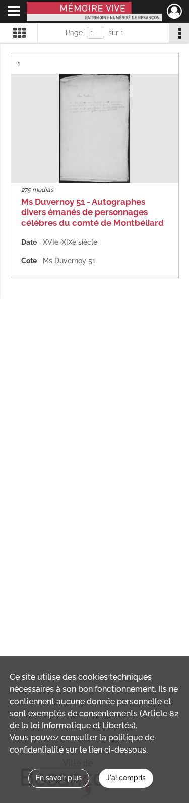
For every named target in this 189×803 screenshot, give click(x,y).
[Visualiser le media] (94, 128)
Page (74, 33)
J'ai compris (126, 778)
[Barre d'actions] (179, 33)
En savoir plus (59, 778)
